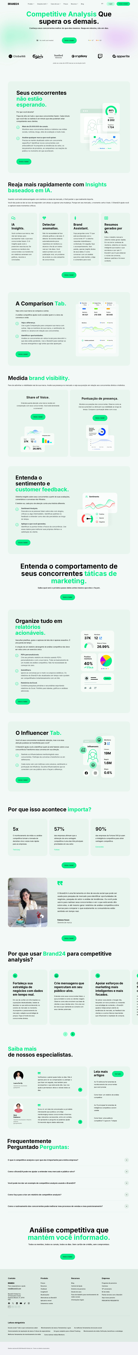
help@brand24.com (14, 1288)
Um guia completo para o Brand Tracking (67, 1331)
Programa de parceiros (109, 1283)
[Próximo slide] (73, 1034)
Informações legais (77, 1300)
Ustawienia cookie (47, 1303)
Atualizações (45, 1295)
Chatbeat (44, 1289)
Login (110, 4)
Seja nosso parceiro (108, 1297)
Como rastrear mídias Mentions (54, 1334)
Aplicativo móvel (46, 1300)
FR (19, 1307)
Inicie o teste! (123, 4)
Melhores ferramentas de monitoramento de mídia (24, 1334)
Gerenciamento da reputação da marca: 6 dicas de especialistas (29, 1331)
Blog (82, 4)
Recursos (44, 1286)
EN (13, 1307)
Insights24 (44, 1292)
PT (102, 4)
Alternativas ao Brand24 (49, 1297)
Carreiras (105, 1286)
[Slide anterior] (65, 1034)
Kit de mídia (106, 1292)
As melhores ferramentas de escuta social (88, 1328)
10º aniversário (107, 1289)
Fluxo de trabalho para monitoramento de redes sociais (84, 1296)
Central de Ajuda (76, 1286)
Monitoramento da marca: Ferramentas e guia (56, 1328)
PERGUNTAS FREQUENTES (110, 1300)
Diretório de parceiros (78, 1289)
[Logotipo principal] (13, 4)
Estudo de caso (76, 1292)
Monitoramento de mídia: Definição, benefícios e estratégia (103, 1331)
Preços (66, 4)
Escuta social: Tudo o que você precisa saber (23, 1328)
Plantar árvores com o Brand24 (112, 1295)
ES (16, 1307)
